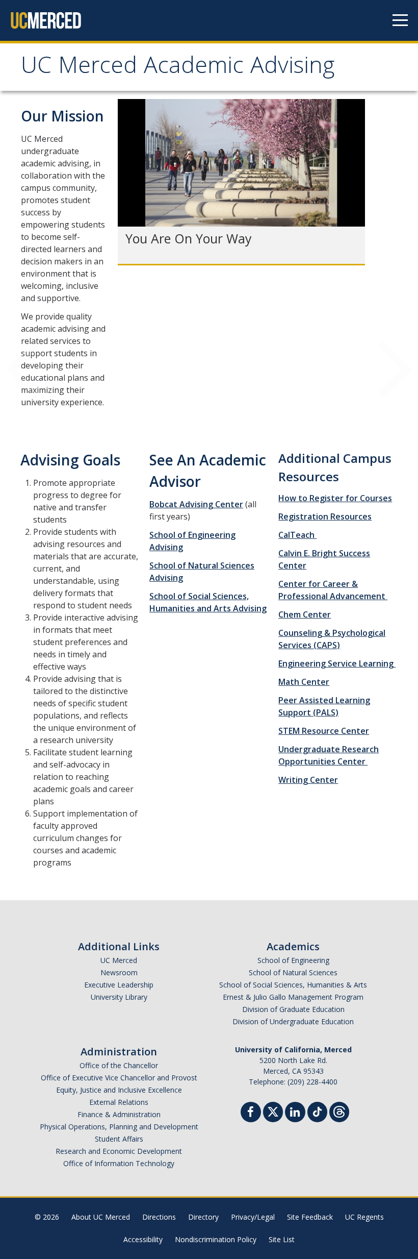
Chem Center (304, 614)
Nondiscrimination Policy (215, 1239)
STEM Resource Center (323, 730)
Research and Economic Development (119, 1151)
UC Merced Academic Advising (177, 68)
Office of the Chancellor (119, 1065)
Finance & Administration (119, 1114)
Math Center (303, 681)
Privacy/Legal (253, 1217)
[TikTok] (317, 1111)
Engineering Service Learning (337, 663)
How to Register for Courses (335, 498)
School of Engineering (293, 960)
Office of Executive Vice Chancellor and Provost (119, 1077)
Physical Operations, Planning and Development (119, 1126)
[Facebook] (251, 1113)
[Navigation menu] (400, 20)
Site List (282, 1239)
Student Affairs (119, 1139)
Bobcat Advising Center (196, 504)
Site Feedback (310, 1217)
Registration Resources (325, 516)
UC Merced (118, 960)
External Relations (118, 1102)
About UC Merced (100, 1217)
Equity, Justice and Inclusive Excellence (119, 1090)
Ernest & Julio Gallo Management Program (293, 997)
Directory (203, 1217)
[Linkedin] (295, 1113)
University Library (119, 997)
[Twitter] (273, 1111)
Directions (159, 1217)
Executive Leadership (118, 985)
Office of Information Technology (118, 1163)
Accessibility (143, 1239)
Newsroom (119, 972)
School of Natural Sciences (293, 972)
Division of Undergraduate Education (293, 1021)
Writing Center (308, 779)
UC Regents (364, 1217)
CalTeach (297, 534)
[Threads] (339, 1111)
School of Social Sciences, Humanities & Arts (293, 985)
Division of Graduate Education (293, 1009)
